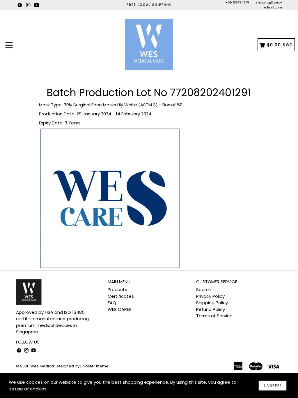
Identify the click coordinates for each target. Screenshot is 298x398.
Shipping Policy (212, 303)
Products (117, 289)
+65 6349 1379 (237, 2)
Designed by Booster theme (82, 366)
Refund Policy (210, 309)
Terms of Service (214, 316)
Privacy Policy (210, 296)
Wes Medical (42, 366)
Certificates (121, 296)
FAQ (112, 303)
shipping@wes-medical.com (269, 5)
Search (203, 289)
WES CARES (120, 309)
